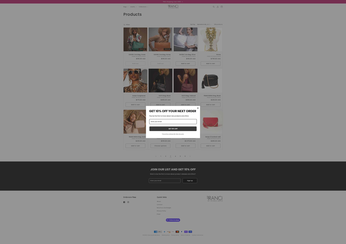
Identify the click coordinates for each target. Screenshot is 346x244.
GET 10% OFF (173, 129)
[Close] (198, 108)
